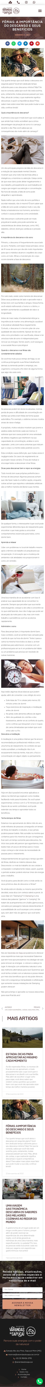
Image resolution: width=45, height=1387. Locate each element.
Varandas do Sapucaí (17, 953)
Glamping (29, 896)
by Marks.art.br (22, 1385)
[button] (40, 11)
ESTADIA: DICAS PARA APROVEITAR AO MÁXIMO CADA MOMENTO (21, 1057)
